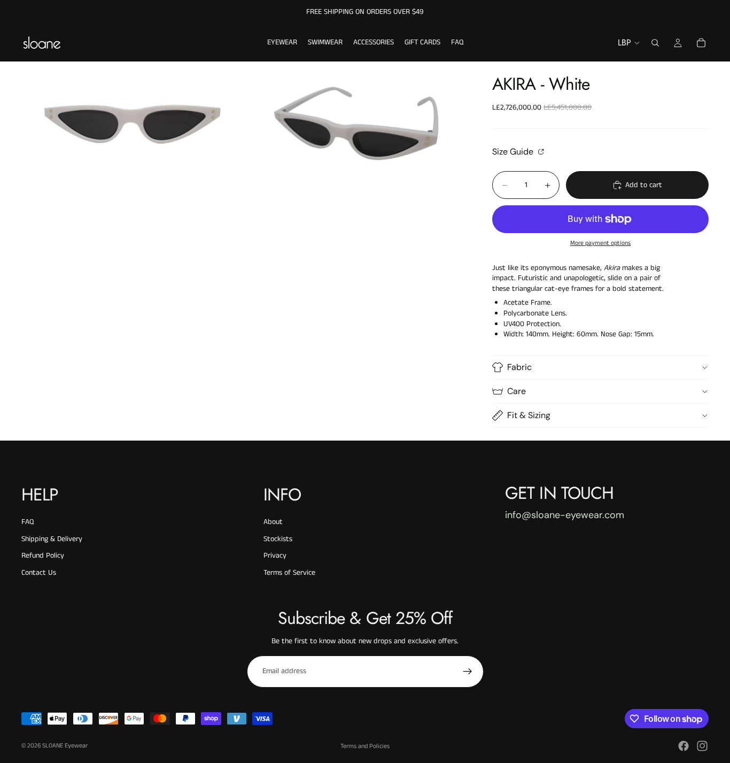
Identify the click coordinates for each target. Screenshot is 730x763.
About (273, 522)
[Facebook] (683, 745)
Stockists (277, 539)
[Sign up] (467, 671)
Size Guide (513, 151)
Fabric (519, 367)
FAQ (27, 522)
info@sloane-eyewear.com (564, 514)
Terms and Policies (365, 746)
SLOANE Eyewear (65, 745)
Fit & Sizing (528, 415)
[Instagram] (702, 745)
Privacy (274, 555)
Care (516, 391)
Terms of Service (289, 572)
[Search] (655, 43)
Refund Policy (42, 555)
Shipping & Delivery (51, 539)
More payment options (600, 243)
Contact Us (38, 572)
